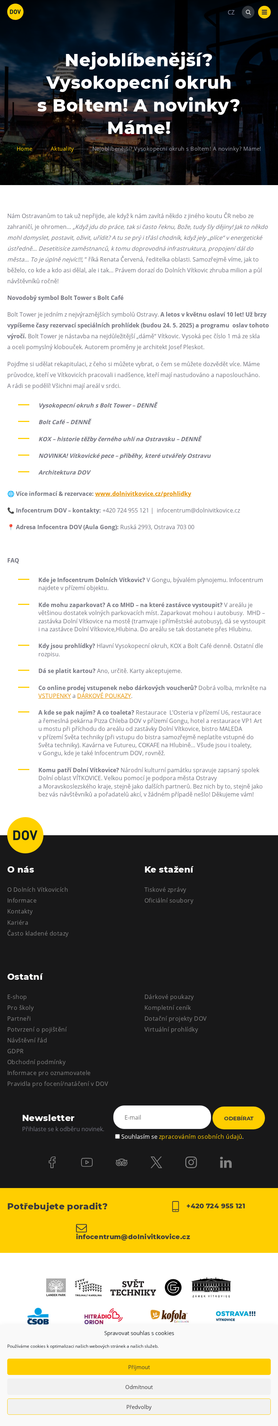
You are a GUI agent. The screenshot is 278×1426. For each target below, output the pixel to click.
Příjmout (139, 1367)
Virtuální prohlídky (171, 1029)
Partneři (19, 1019)
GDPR (15, 1051)
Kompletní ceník (167, 1008)
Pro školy (20, 1008)
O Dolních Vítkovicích (37, 890)
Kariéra (17, 923)
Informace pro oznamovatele (48, 1073)
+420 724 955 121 (215, 1206)
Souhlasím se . (182, 1137)
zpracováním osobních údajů (200, 1137)
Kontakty (20, 911)
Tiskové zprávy (165, 890)
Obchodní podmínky (36, 1062)
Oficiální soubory (168, 900)
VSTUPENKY (54, 696)
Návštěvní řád (27, 1040)
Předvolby (139, 1406)
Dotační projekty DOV (175, 1019)
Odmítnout (139, 1387)
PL (231, 34)
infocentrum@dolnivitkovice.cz (133, 1236)
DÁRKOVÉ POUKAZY (104, 696)
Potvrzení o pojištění (37, 1029)
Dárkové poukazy (169, 997)
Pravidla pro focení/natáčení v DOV (57, 1084)
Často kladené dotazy (38, 933)
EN (231, 47)
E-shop (17, 997)
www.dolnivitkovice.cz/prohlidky (143, 494)
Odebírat (238, 1118)
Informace (22, 900)
